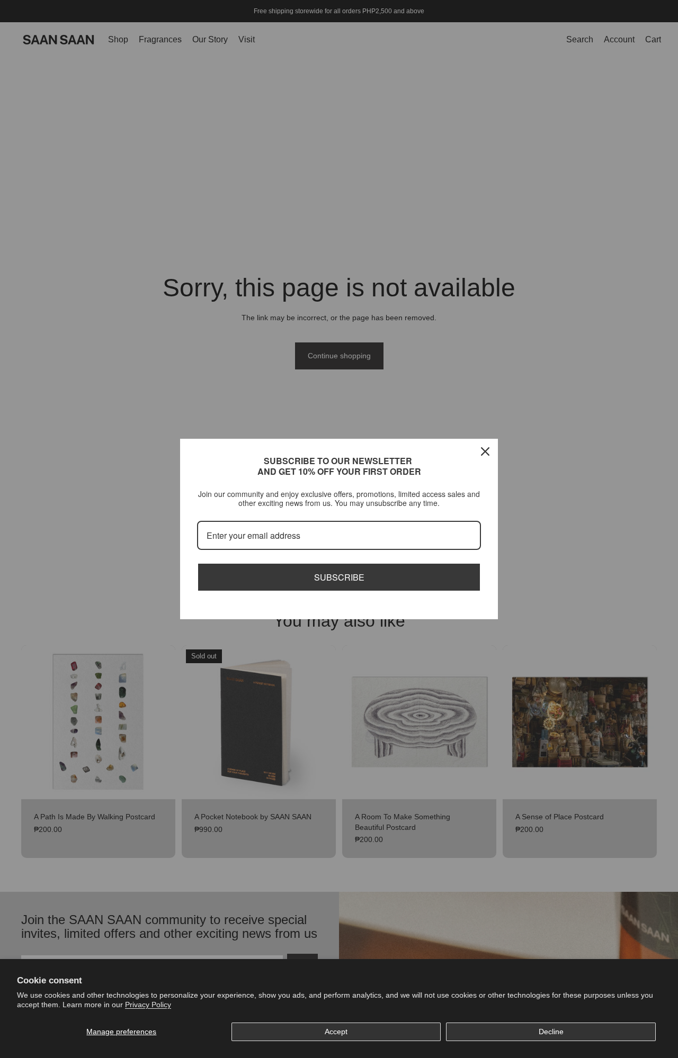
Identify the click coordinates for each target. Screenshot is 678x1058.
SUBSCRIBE (339, 577)
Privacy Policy (148, 1004)
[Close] (485, 451)
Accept (336, 1031)
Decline (551, 1031)
